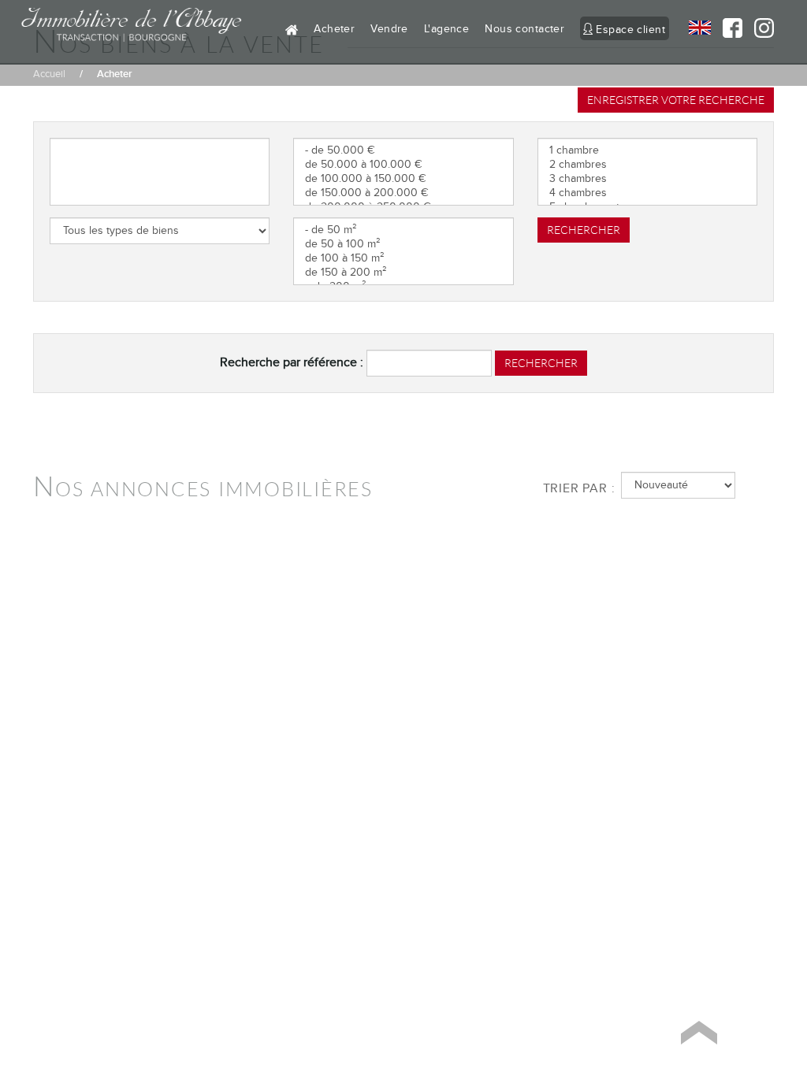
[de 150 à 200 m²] (403, 272)
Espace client (630, 29)
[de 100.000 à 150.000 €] (403, 179)
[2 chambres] (647, 165)
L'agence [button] (446, 28)
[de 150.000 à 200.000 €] (403, 193)
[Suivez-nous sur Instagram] (758, 32)
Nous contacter (524, 28)
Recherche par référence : (291, 362)
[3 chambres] (647, 179)
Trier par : (576, 488)
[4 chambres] (647, 193)
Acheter (334, 28)
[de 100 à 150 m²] (403, 258)
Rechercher (583, 230)
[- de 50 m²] (403, 230)
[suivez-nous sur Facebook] (726, 28)
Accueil (49, 74)
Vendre (389, 28)
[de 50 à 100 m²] (403, 244)
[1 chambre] (647, 150)
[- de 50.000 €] (403, 150)
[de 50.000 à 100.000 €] (403, 165)
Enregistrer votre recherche (675, 100)
